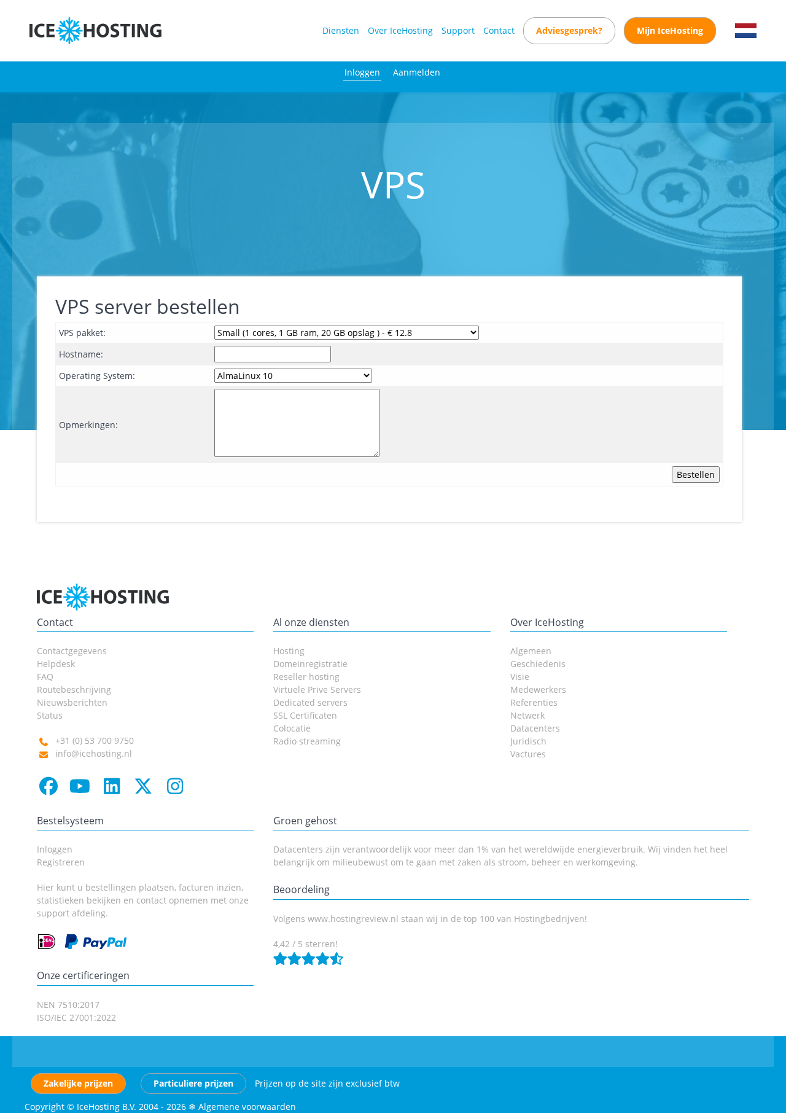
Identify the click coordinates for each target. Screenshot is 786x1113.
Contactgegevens (72, 651)
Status (50, 715)
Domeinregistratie (310, 664)
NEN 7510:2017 (68, 1004)
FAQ (45, 676)
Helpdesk (56, 664)
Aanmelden (416, 72)
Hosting (289, 651)
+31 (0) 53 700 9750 (94, 740)
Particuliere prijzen (193, 1083)
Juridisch (528, 741)
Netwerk (527, 715)
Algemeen (530, 651)
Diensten (340, 30)
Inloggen (362, 72)
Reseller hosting (306, 676)
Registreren (61, 862)
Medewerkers (538, 689)
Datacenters (535, 728)
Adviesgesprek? (569, 30)
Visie (519, 676)
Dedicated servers (310, 702)
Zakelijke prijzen (78, 1083)
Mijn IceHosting (670, 30)
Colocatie (292, 728)
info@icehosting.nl (93, 753)
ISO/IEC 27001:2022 (76, 1017)
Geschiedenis (538, 664)
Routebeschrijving (74, 689)
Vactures (528, 754)
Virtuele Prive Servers (317, 689)
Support (458, 30)
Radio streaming (307, 741)
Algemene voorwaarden (247, 1106)
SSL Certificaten (305, 715)
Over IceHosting (400, 30)
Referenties (534, 702)
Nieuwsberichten (72, 702)
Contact (499, 30)
